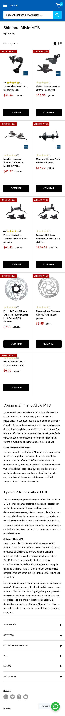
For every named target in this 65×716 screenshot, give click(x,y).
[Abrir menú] (5, 5)
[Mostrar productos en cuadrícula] (54, 43)
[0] (59, 5)
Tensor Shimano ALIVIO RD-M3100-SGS (15, 88)
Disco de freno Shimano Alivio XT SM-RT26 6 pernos (48, 315)
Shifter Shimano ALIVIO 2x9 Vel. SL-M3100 (48, 88)
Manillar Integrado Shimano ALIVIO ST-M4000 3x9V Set (13, 162)
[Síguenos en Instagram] (19, 696)
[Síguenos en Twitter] (12, 696)
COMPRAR (16, 112)
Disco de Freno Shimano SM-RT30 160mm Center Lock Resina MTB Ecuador (15, 316)
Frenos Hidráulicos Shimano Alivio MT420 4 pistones (48, 238)
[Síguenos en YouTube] (25, 696)
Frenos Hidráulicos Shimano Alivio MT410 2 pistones (15, 238)
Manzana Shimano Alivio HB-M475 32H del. (48, 161)
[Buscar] (57, 15)
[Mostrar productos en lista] (60, 43)
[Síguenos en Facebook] (5, 696)
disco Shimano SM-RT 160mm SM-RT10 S (14, 363)
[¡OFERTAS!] (55, 706)
